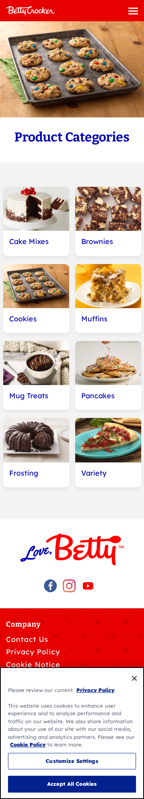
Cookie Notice (33, 664)
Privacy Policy (33, 651)
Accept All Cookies (72, 784)
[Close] (134, 678)
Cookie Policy (28, 744)
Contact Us (27, 639)
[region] (72, 733)
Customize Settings (72, 761)
